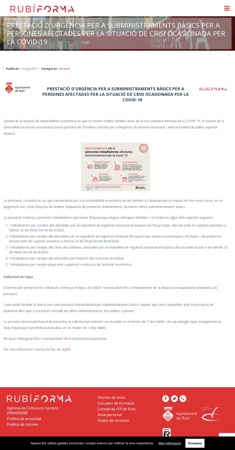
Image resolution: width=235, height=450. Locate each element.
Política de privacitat (24, 418)
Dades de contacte (113, 420)
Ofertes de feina (111, 397)
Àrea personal (110, 414)
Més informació (170, 443)
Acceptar (195, 443)
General (64, 68)
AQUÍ (66, 349)
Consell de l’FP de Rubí (117, 408)
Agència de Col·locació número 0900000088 (33, 410)
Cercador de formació (116, 403)
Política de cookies (22, 424)
